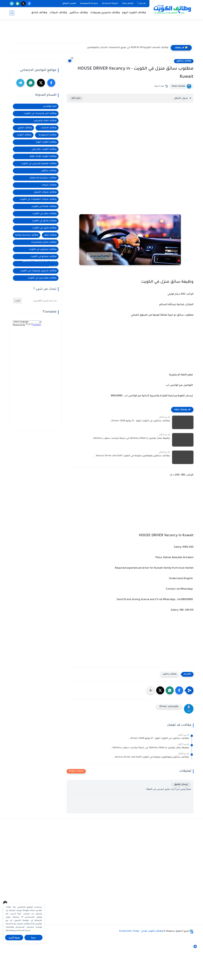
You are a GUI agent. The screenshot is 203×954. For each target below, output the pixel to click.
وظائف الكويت (24, 135)
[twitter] (23, 3)
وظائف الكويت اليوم (134, 12)
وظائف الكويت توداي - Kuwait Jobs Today (141, 931)
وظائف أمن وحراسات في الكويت (40, 113)
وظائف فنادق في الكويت (44, 221)
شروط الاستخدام (110, 3)
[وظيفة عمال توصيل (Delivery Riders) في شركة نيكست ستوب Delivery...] (182, 440)
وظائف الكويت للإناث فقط (43, 156)
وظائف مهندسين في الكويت (42, 278)
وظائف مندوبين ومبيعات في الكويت (38, 271)
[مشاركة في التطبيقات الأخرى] (151, 690)
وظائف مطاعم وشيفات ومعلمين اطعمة (39, 264)
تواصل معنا (127, 3)
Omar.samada (178, 86)
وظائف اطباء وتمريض (45, 121)
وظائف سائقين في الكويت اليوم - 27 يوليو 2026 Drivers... (139, 421)
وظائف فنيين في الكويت (44, 228)
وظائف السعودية (47, 135)
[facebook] (29, 3)
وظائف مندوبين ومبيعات (105, 12)
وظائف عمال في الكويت (44, 213)
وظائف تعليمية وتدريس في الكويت (38, 163)
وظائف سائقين (78, 12)
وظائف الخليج (25, 128)
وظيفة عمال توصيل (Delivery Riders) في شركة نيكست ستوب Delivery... (130, 438)
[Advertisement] (101, 32)
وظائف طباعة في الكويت (43, 206)
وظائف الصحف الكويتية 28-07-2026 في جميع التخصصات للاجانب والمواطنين (127, 47)
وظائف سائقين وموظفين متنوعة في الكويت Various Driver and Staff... (132, 456)
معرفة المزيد (14, 937)
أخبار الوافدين (49, 106)
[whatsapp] (17, 3)
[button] (179, 690)
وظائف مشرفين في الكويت (42, 249)
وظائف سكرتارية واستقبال (42, 178)
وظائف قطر (50, 235)
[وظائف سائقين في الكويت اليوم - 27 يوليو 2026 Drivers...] (182, 422)
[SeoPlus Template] (191, 931)
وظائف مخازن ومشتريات (43, 242)
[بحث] (12, 12)
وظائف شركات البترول (45, 192)
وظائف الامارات (48, 128)
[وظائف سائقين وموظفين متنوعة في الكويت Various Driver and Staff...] (182, 457)
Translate (36, 325)
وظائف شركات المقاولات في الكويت (38, 199)
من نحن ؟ (141, 3)
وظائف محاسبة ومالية (26, 235)
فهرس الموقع (69, 3)
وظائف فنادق (39, 12)
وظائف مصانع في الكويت (43, 256)
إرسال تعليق (181, 784)
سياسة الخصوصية (89, 3)
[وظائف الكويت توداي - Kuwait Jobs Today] (172, 9)
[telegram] (12, 3)
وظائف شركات (58, 12)
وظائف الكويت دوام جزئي (44, 149)
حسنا (33, 937)
